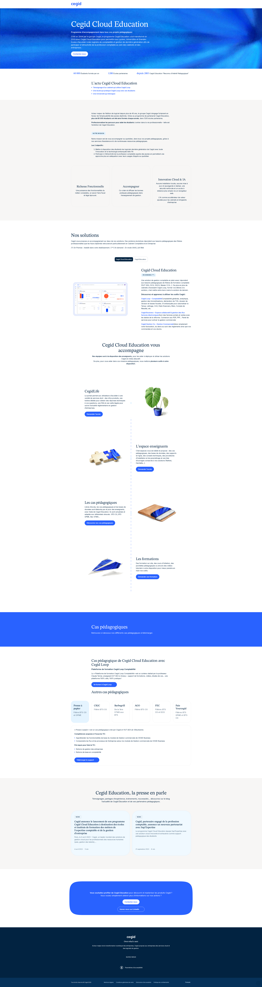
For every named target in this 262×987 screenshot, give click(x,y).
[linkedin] (121, 961)
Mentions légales (109, 982)
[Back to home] (131, 4)
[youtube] (126, 961)
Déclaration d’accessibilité (143, 982)
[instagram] (131, 961)
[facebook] (141, 961)
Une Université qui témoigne (104, 94)
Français (187, 982)
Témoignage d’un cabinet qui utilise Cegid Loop (111, 87)
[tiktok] (136, 961)
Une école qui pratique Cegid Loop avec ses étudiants (114, 91)
